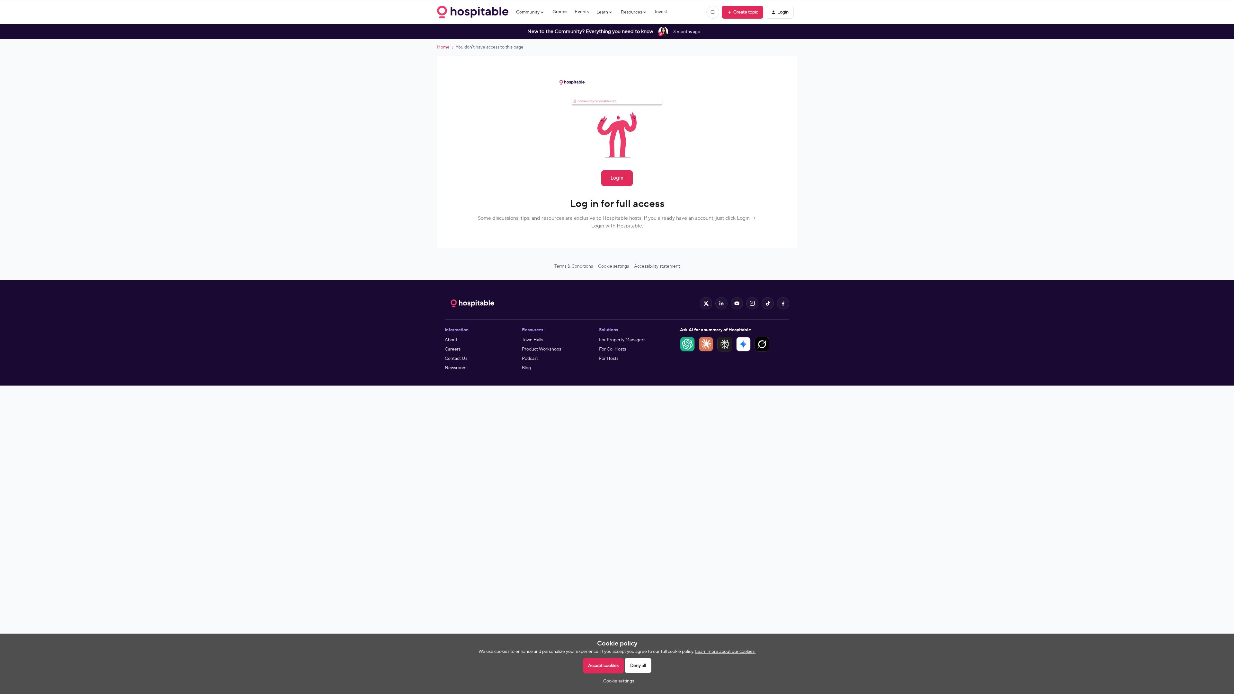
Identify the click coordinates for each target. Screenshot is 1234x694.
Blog (526, 368)
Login (617, 178)
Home (443, 47)
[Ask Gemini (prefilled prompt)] (743, 344)
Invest (661, 12)
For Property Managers (622, 340)
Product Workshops (541, 349)
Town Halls (532, 340)
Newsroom (456, 368)
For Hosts (608, 358)
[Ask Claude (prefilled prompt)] (706, 344)
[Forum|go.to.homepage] (472, 12)
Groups (559, 12)
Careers (453, 349)
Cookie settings (613, 266)
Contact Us (456, 358)
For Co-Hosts (612, 349)
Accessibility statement (657, 266)
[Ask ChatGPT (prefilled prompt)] (687, 344)
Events (582, 12)
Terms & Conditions (573, 266)
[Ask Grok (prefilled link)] (762, 344)
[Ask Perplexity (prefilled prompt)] (724, 344)
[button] (742, 12)
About (451, 340)
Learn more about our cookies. (725, 651)
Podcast (530, 358)
